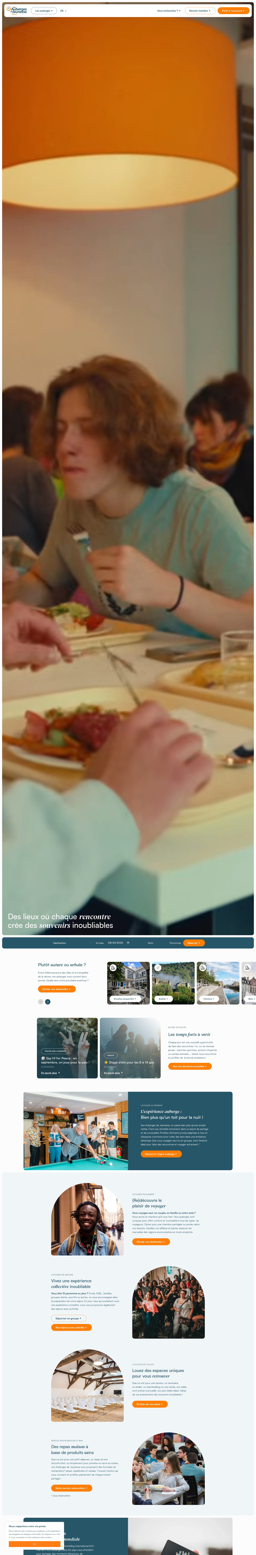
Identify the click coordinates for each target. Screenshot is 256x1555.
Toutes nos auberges (55, 1051)
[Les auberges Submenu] (53, 10)
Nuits (150, 943)
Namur (110, 1055)
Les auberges (42, 10)
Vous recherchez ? (167, 10)
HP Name (7, 938)
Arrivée (100, 943)
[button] (40, 1001)
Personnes (175, 943)
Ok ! (34, 1544)
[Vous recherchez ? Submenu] (180, 10)
